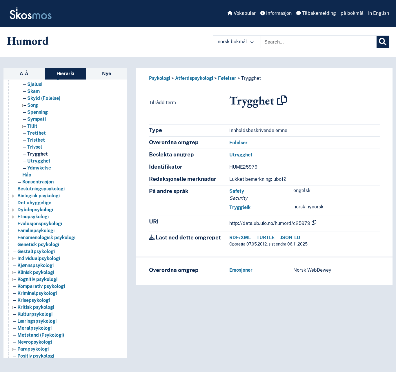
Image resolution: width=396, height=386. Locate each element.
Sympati (36, 119)
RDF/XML (240, 237)
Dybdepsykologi (35, 209)
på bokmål (352, 13)
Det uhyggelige (34, 202)
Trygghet (37, 154)
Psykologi (159, 78)
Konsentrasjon (38, 182)
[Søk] (382, 41)
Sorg (32, 105)
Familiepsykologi (36, 230)
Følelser (227, 78)
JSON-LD (290, 237)
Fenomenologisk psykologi (46, 237)
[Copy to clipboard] (282, 100)
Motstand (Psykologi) (40, 335)
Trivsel (34, 147)
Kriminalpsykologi (37, 293)
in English (378, 13)
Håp (26, 175)
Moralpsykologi (34, 328)
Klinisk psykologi (35, 272)
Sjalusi (34, 84)
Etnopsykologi (33, 216)
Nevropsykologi (34, 342)
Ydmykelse (39, 168)
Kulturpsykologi (34, 314)
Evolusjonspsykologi (39, 223)
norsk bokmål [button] (233, 41)
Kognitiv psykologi (37, 279)
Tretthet (36, 133)
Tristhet (36, 140)
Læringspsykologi (37, 321)
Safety (236, 191)
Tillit (32, 126)
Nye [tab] (106, 73)
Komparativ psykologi (41, 286)
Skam (33, 91)
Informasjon (278, 13)
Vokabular (244, 13)
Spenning (37, 112)
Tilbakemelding (318, 13)
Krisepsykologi (33, 300)
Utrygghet (38, 161)
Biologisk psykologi (38, 196)
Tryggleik (239, 207)
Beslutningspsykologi (41, 189)
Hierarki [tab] (65, 73)
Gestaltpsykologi (36, 251)
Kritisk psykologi (35, 307)
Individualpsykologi (38, 258)
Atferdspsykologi (194, 78)
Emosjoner (241, 270)
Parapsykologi (33, 349)
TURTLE (266, 237)
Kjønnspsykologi (35, 265)
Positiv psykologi (35, 356)
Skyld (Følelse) (43, 98)
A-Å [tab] (24, 73)
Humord (28, 40)
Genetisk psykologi (38, 244)
